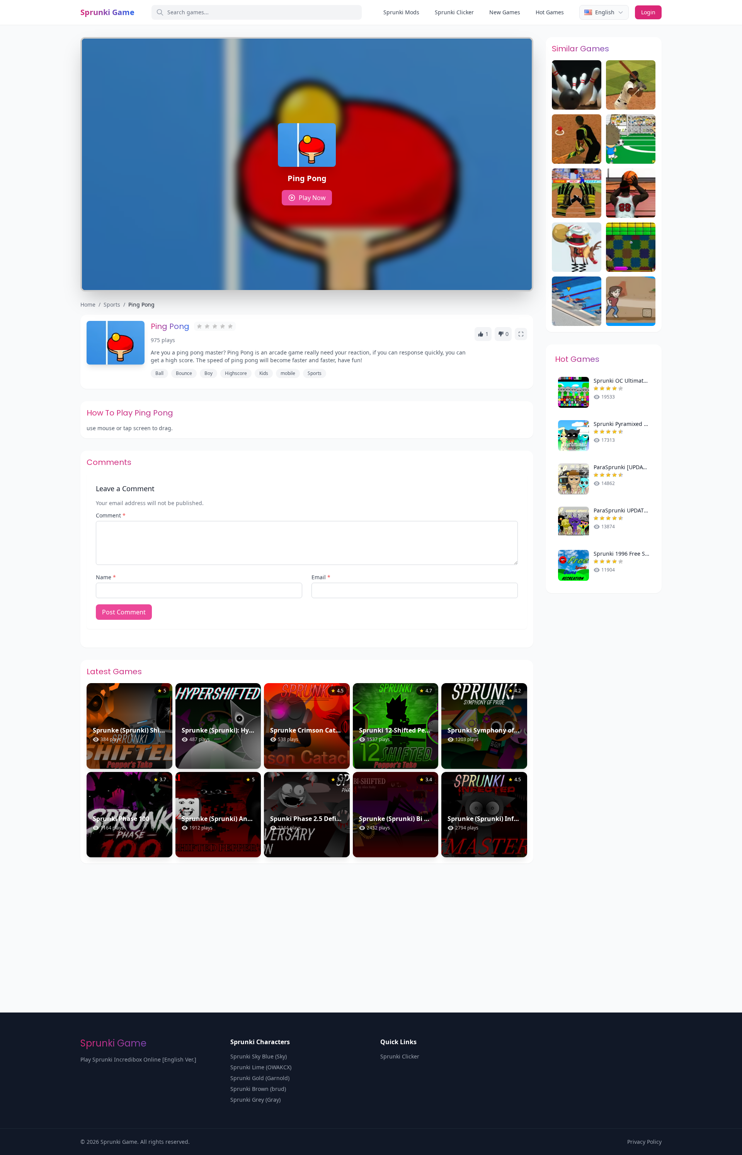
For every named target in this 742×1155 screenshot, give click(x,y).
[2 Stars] (207, 326)
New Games (504, 12)
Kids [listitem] (263, 373)
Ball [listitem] (159, 373)
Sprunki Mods (401, 12)
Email (320, 577)
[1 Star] (199, 326)
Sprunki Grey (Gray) (255, 1099)
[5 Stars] (230, 326)
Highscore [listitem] (236, 373)
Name (106, 577)
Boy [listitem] (208, 373)
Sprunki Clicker (454, 12)
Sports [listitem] (315, 373)
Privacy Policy (644, 1141)
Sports (112, 304)
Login (648, 12)
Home (87, 304)
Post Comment (124, 612)
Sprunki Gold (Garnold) (259, 1078)
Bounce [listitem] (184, 373)
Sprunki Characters (260, 1042)
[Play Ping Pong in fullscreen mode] (521, 334)
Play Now (312, 197)
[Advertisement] (371, 921)
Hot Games (550, 12)
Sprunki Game (107, 12)
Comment (111, 515)
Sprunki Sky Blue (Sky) (258, 1056)
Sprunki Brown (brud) (258, 1088)
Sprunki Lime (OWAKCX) (260, 1067)
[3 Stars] (215, 326)
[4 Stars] (222, 326)
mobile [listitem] (288, 373)
